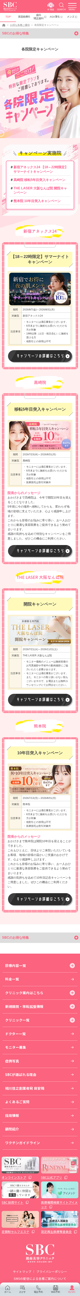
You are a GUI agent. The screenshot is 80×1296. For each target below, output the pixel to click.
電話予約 (38, 1292)
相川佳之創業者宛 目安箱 (24, 1088)
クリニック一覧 (17, 1020)
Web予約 (55, 1292)
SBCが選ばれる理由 (20, 1074)
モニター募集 (15, 1047)
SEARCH (61, 9)
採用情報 (12, 1115)
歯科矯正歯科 (38, 16)
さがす (22, 1292)
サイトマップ (22, 1271)
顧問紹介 (12, 1129)
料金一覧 (12, 979)
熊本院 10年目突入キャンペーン (37, 201)
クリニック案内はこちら (24, 992)
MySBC (72, 1292)
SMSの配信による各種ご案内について (40, 1278)
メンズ (70, 16)
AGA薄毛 (55, 16)
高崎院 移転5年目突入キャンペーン (39, 180)
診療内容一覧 (15, 965)
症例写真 (12, 1061)
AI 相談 (50, 9)
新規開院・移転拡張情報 (24, 1006)
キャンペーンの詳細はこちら (40, 356)
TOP (8, 16)
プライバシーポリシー (51, 1271)
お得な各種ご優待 (20, 25)
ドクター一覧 (15, 1033)
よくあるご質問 (17, 1101)
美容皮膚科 (24, 16)
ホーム (7, 1292)
